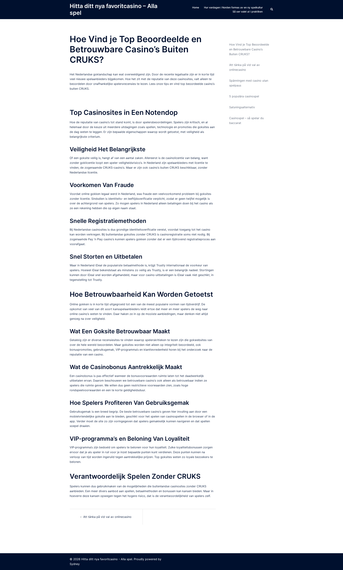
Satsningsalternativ (242, 107)
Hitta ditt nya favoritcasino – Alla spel (113, 9)
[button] (271, 9)
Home (195, 7)
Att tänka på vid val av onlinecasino (107, 517)
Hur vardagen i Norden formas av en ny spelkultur (233, 7)
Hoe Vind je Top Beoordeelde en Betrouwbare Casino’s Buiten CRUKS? (249, 49)
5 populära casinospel (244, 96)
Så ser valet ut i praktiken (248, 11)
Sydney (75, 564)
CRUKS (151, 234)
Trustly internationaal (170, 265)
